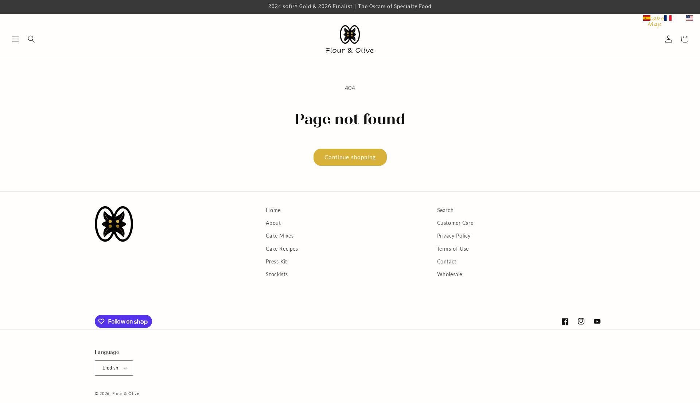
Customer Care (455, 223)
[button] (15, 39)
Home (273, 210)
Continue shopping (350, 157)
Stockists (277, 274)
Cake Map (656, 21)
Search (445, 210)
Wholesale (449, 274)
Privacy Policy (454, 235)
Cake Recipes (282, 249)
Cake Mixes (279, 235)
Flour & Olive (126, 393)
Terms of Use (453, 249)
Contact (446, 261)
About (273, 223)
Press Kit (276, 261)
